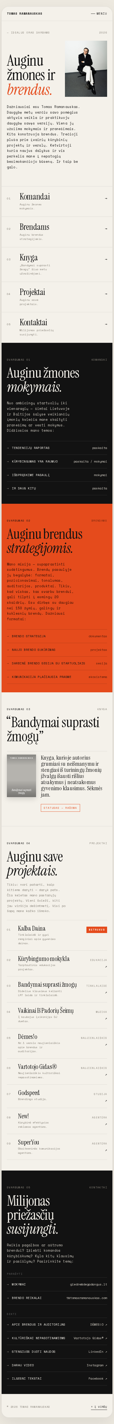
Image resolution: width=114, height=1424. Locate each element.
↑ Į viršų (99, 1407)
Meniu (102, 13)
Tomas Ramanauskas (24, 13)
